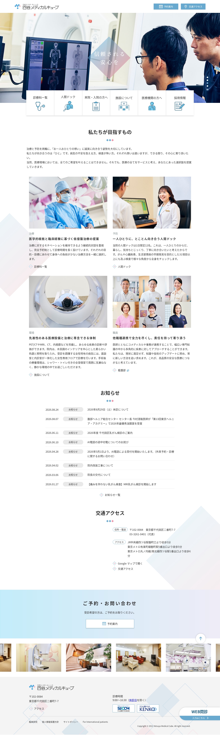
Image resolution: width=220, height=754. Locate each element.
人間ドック (124, 266)
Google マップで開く (130, 563)
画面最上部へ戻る (201, 638)
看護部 (122, 370)
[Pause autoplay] (207, 89)
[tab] (207, 77)
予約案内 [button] (168, 6)
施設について (42, 375)
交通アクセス (195, 6)
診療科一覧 (40, 266)
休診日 (133, 700)
